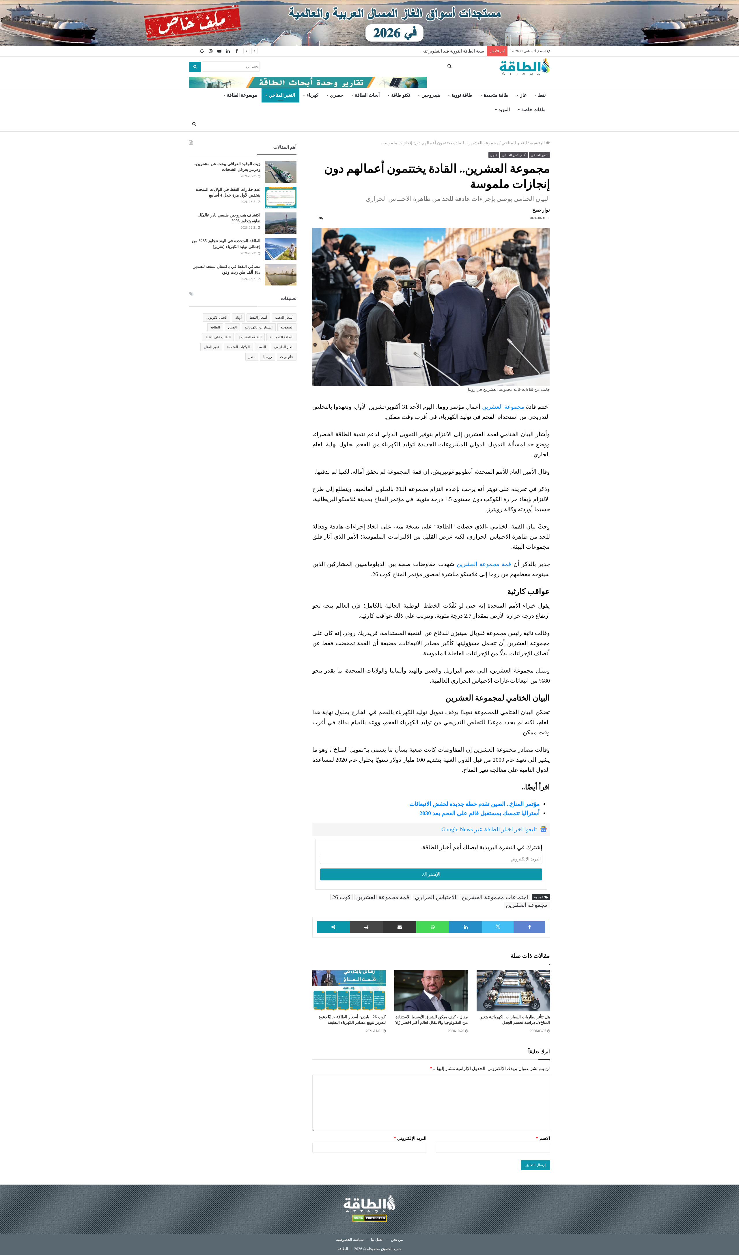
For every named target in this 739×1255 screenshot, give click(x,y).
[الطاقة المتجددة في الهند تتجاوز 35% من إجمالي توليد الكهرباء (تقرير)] (280, 249)
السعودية (287, 327)
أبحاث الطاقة (367, 95)
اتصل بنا (377, 1239)
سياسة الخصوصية (350, 1239)
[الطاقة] (524, 66)
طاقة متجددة (496, 95)
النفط (262, 347)
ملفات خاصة (533, 109)
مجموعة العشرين (503, 407)
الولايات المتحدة (238, 347)
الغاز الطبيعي (283, 347)
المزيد (504, 109)
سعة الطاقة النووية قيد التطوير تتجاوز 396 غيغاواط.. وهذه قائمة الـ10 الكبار (416, 51)
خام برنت (286, 357)
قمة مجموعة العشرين (484, 564)
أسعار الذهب (284, 317)
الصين (232, 327)
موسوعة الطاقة (242, 95)
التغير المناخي (282, 95)
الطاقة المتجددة (250, 337)
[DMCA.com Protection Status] (369, 1219)
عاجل (493, 155)
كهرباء (312, 95)
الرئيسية (538, 143)
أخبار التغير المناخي (514, 155)
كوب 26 (341, 897)
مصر (252, 357)
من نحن (397, 1239)
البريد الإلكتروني (410, 1138)
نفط (542, 95)
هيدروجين (430, 95)
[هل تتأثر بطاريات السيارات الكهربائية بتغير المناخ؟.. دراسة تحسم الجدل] (513, 991)
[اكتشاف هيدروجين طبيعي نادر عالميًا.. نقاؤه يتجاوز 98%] (280, 223)
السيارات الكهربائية (259, 327)
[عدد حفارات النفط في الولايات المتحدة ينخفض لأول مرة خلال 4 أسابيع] (280, 197)
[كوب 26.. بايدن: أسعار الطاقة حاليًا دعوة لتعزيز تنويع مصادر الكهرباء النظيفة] (349, 991)
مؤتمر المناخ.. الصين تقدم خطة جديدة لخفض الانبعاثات (474, 804)
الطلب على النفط (218, 337)
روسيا (267, 357)
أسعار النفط (258, 317)
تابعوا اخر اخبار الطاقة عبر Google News (489, 829)
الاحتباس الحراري (435, 897)
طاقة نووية (461, 95)
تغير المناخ (211, 347)
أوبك (238, 317)
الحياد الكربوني (216, 317)
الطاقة (215, 327)
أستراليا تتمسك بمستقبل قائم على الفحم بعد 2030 (479, 813)
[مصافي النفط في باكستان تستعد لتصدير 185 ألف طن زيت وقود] (280, 274)
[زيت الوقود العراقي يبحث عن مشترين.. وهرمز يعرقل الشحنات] (280, 172)
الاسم (543, 1138)
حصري (336, 95)
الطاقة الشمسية (281, 337)
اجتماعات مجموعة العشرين (495, 897)
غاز (523, 95)
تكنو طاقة (400, 95)
